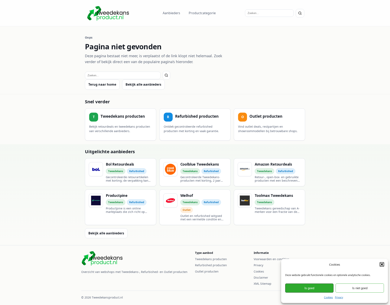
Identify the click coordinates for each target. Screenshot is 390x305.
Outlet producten (207, 271)
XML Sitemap (262, 284)
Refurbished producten (211, 265)
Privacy (339, 297)
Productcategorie (202, 13)
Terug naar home (102, 84)
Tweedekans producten (211, 259)
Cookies (328, 297)
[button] (382, 264)
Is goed (309, 288)
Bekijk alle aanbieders (143, 84)
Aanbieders (171, 13)
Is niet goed (359, 288)
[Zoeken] (300, 13)
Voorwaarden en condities (271, 259)
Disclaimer (261, 277)
